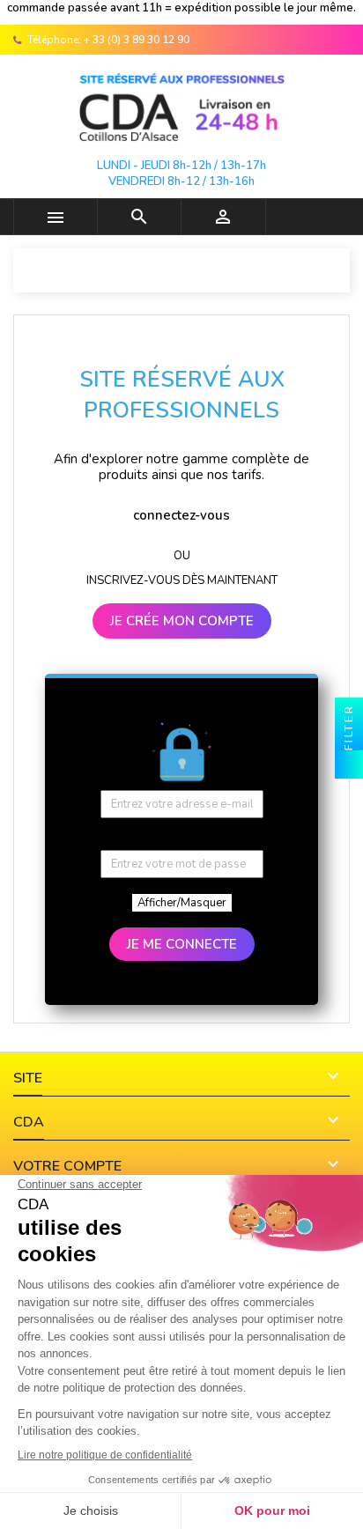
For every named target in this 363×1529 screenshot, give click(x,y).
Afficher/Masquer (181, 903)
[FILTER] (349, 764)
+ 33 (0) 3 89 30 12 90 (136, 40)
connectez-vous (181, 515)
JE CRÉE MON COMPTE (182, 621)
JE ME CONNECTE (182, 944)
